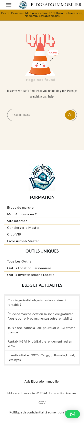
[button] (72, 414)
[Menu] (8, 5)
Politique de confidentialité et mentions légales (42, 412)
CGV (42, 402)
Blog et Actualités (42, 285)
